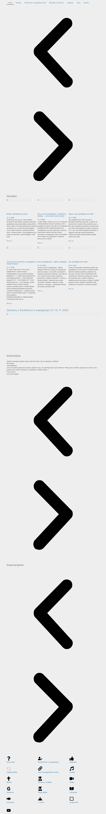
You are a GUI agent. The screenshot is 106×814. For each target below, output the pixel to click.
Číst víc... (10, 241)
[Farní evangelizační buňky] (40, 768)
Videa (72, 782)
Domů (10, 3)
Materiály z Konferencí (56, 3)
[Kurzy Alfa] (9, 758)
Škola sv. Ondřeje (45, 782)
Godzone (10, 792)
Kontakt (86, 3)
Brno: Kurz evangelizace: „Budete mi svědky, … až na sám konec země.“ (52, 215)
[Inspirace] (72, 758)
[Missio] (9, 779)
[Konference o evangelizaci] (40, 758)
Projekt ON (74, 802)
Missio (9, 782)
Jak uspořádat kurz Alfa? (78, 262)
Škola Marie (42, 792)
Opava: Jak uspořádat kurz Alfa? (81, 214)
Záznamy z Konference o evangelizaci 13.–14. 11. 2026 (37, 310)
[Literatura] (72, 789)
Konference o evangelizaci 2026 (35, 3)
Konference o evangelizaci (48, 762)
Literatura (73, 792)
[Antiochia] (9, 799)
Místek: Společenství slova (17, 214)
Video (78, 3)
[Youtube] (9, 810)
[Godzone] (9, 789)
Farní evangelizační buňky (48, 772)
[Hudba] (72, 768)
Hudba (72, 772)
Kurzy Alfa (11, 762)
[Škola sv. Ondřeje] (40, 779)
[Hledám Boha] (9, 768)
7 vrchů (41, 802)
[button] (53, 53)
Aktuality (18, 3)
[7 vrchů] (40, 799)
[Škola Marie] (40, 789)
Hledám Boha (12, 772)
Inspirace (70, 3)
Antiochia (10, 802)
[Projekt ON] (72, 799)
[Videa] (72, 779)
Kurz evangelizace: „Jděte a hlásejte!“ (52, 262)
